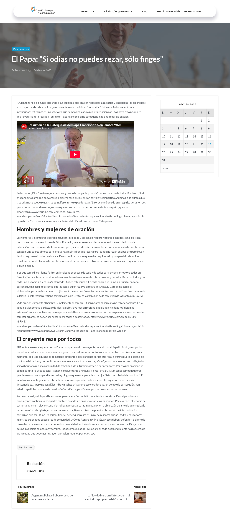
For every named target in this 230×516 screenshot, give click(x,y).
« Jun (165, 168)
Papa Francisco (21, 49)
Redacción (36, 463)
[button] (35, 471)
